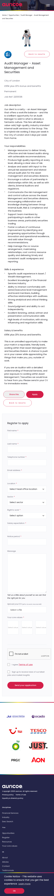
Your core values (14, 617)
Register (6, 837)
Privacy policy (8, 795)
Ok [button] (14, 890)
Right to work (13, 510)
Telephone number (16, 457)
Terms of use (26, 664)
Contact (6, 866)
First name (12, 430)
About (5, 857)
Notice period (13, 536)
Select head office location (23, 489)
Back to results (37, 54)
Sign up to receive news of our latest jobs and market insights (25, 673)
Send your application (25, 685)
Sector (10, 496)
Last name (12, 444)
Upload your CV (24, 604)
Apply (35, 394)
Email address (13, 470)
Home (4, 15)
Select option (16, 515)
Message (11, 551)
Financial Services (10, 813)
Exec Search (7, 821)
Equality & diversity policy (12, 798)
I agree (22, 664)
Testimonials (8, 870)
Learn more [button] (24, 883)
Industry (5, 817)
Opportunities (14, 15)
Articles (5, 862)
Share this (14, 394)
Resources (7, 841)
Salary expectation (15, 523)
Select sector (16, 502)
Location (11, 483)
